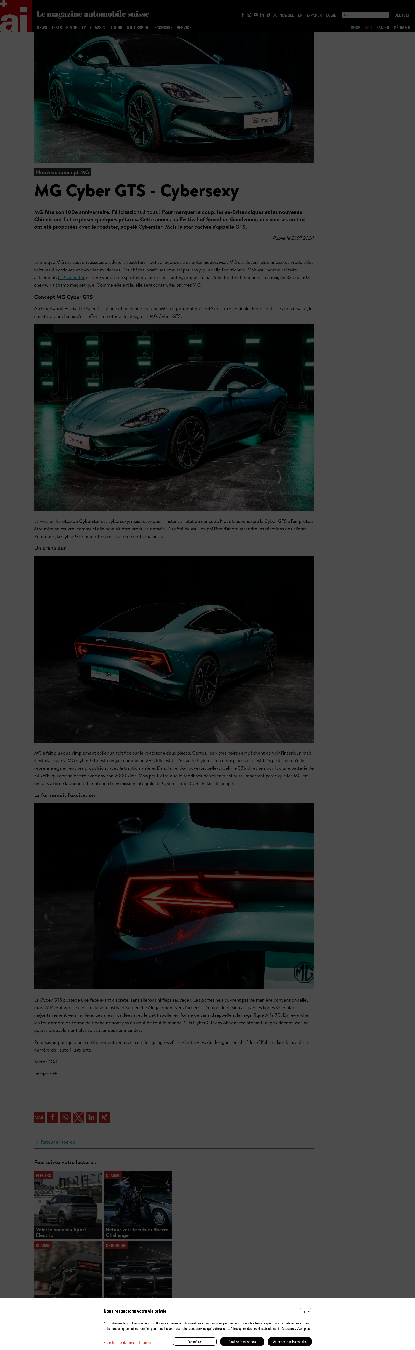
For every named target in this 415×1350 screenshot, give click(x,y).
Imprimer (145, 1342)
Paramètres (194, 1341)
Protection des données (119, 1342)
